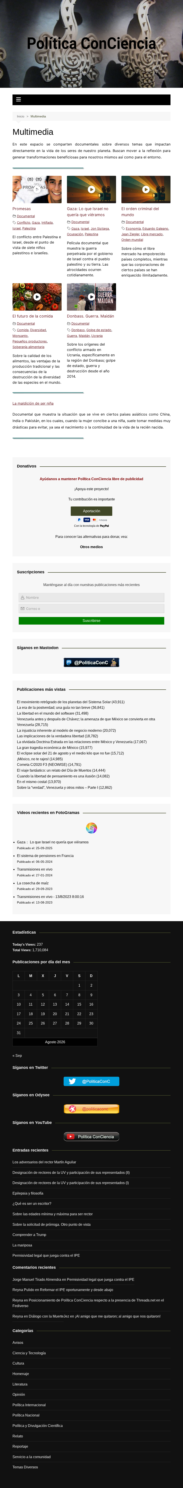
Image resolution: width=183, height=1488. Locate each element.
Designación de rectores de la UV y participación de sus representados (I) (70, 1183)
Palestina (29, 228)
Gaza (36, 222)
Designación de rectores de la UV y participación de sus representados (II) (71, 1172)
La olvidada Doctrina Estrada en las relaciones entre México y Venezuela (75, 742)
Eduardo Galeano (155, 228)
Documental (26, 216)
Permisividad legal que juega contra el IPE (46, 1255)
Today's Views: (24, 944)
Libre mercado (152, 234)
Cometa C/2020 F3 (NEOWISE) (42, 765)
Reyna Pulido (23, 1290)
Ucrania (97, 336)
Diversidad (38, 330)
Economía (133, 228)
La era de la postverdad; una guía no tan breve (53, 707)
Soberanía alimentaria (28, 347)
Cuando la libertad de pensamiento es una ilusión (56, 776)
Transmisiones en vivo (34, 869)
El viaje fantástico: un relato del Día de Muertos (54, 770)
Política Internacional (29, 1405)
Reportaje (20, 1446)
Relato (17, 1436)
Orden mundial (132, 240)
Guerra (72, 336)
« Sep (17, 1056)
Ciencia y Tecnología (29, 1353)
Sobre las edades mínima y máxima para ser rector (52, 1214)
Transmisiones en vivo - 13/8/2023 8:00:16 (50, 897)
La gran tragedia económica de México (47, 748)
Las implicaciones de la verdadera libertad (50, 736)
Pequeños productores (29, 341)
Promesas (21, 208)
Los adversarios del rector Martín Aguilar (44, 1162)
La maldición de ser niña (33, 403)
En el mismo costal (32, 782)
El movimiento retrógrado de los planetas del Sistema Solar (64, 702)
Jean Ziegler (130, 234)
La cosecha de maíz (33, 883)
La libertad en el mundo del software (45, 713)
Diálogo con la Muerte (46, 1316)
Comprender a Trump (29, 1235)
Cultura (18, 1363)
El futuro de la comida (32, 316)
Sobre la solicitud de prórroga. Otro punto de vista (51, 1224)
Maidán (84, 336)
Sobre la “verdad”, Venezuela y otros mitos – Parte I (57, 787)
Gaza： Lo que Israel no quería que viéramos (53, 842)
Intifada (47, 222)
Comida (23, 330)
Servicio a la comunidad (31, 1457)
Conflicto (23, 222)
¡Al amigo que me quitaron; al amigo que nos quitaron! (117, 1316)
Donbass (78, 330)
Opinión (18, 1394)
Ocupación (75, 234)
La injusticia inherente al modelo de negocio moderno (59, 730)
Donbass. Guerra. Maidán (90, 316)
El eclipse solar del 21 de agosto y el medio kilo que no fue (63, 753)
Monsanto (20, 336)
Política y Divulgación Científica (37, 1426)
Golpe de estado (98, 330)
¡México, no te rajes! (33, 759)
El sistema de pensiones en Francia (45, 856)
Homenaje (20, 1374)
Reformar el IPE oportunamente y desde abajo (76, 1290)
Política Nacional (26, 1415)
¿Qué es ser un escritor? (31, 1203)
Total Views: (22, 950)
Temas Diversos (25, 1467)
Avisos (17, 1343)
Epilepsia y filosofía (27, 1193)
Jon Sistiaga (100, 228)
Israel (16, 228)
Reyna (17, 1316)
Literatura (19, 1384)
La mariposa (22, 1245)
